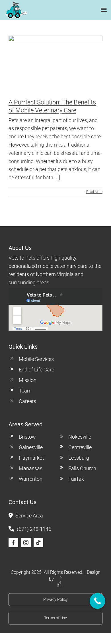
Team (25, 391)
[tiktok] (38, 542)
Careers (27, 401)
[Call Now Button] (97, 601)
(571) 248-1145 (34, 529)
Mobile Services (36, 359)
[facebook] (13, 542)
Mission (27, 380)
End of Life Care (36, 370)
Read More (94, 192)
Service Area (29, 516)
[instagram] (26, 542)
